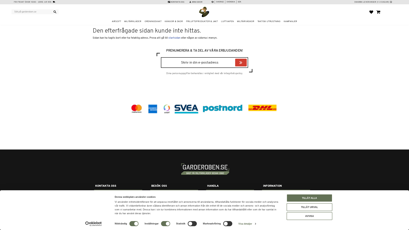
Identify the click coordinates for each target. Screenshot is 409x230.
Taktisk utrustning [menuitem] (269, 21)
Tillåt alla (309, 198)
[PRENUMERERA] (246, 63)
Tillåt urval (309, 207)
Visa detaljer (245, 223)
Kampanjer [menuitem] (290, 21)
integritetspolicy (233, 73)
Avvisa (309, 216)
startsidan (174, 38)
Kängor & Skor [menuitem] (174, 21)
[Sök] (55, 12)
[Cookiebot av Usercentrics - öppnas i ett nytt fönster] (94, 223)
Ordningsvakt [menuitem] (153, 21)
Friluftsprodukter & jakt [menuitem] (202, 21)
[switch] (165, 223)
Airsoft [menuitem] (116, 21)
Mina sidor (197, 2)
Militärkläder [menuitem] (132, 21)
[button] (371, 12)
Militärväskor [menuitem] (245, 21)
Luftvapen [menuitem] (227, 21)
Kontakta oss (177, 2)
